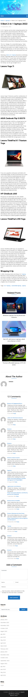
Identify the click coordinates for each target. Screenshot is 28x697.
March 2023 (4, 646)
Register (9, 470)
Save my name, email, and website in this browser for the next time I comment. (13, 591)
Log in (2, 685)
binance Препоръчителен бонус (15, 513)
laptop (24, 274)
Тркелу (9, 526)
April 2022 (3, 675)
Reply (14, 413)
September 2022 (5, 660)
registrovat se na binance (14, 486)
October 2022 (4, 657)
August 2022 (4, 663)
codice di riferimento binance (15, 417)
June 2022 (3, 669)
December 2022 (5, 654)
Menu (2, 16)
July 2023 (3, 634)
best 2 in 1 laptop (11, 55)
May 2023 (3, 640)
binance (9, 429)
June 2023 (3, 637)
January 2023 (4, 651)
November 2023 (5, 625)
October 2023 (4, 628)
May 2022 (3, 672)
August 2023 (4, 631)
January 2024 (4, 619)
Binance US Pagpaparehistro (14, 403)
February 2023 (4, 649)
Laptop (24, 285)
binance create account (13, 457)
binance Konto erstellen (13, 500)
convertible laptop (16, 285)
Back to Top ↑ (14, 695)
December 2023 (5, 622)
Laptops (7, 20)
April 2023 (3, 643)
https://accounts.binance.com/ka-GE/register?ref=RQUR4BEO (16, 479)
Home (2, 20)
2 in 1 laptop (7, 285)
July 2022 (3, 666)
